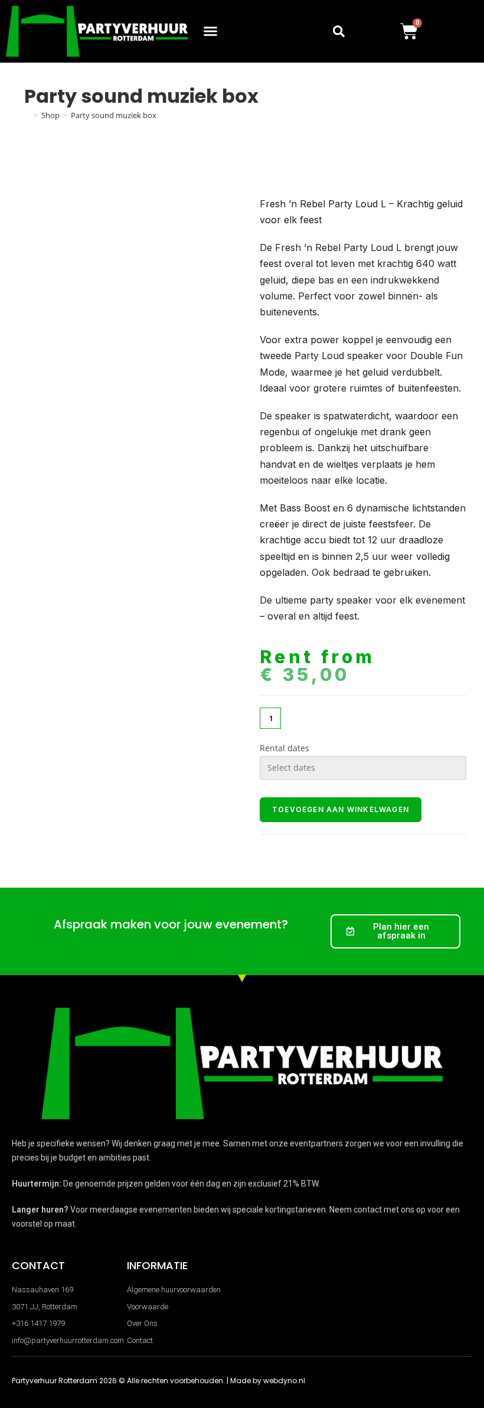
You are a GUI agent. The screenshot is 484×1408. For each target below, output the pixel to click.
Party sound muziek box (113, 115)
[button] (211, 31)
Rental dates (284, 748)
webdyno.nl (284, 1381)
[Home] (27, 115)
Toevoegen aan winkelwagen (340, 809)
